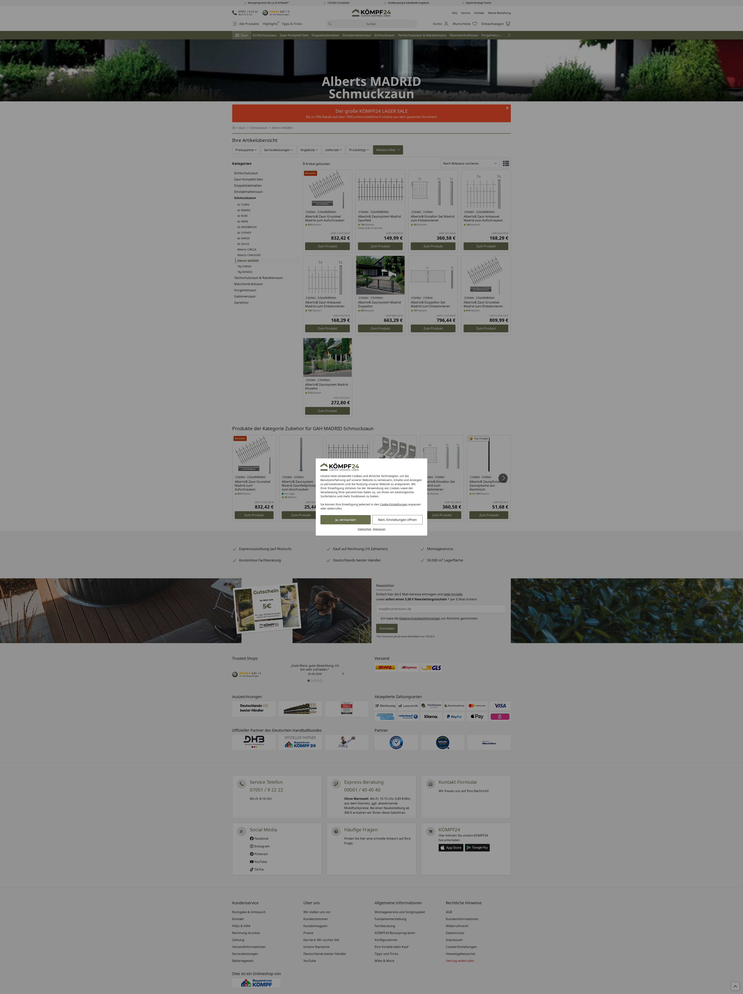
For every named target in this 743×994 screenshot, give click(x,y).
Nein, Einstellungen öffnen (397, 520)
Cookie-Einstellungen (393, 504)
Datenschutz (364, 529)
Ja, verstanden (345, 520)
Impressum (379, 529)
